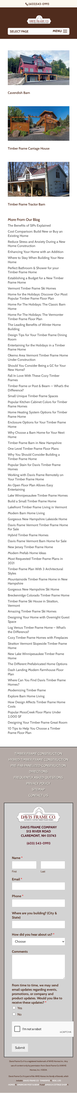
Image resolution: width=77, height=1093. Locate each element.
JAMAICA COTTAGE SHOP (56, 1084)
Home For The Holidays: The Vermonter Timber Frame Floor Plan (35, 317)
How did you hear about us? (33, 934)
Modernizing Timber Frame (27, 690)
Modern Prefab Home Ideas (27, 553)
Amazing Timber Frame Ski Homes (32, 611)
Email (17, 879)
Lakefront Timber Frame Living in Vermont (37, 507)
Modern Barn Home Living (26, 513)
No (19, 1014)
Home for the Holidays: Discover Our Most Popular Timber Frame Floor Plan (37, 296)
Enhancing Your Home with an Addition (35, 252)
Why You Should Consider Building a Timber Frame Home (34, 457)
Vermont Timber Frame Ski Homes (32, 288)
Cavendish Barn (19, 93)
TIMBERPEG (45, 1080)
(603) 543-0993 (39, 843)
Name (17, 858)
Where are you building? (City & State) (34, 915)
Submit (20, 1048)
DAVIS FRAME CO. (31, 1080)
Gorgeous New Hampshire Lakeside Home (37, 519)
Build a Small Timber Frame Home (32, 501)
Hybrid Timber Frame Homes (28, 535)
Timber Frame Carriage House (28, 148)
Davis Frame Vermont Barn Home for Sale (37, 541)
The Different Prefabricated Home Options (37, 664)
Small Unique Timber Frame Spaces (33, 396)
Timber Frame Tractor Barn (26, 204)
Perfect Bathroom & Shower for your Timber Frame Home (33, 270)
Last (43, 871)
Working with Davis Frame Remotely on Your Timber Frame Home (35, 477)
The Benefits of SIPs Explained (29, 225)
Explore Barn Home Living (26, 696)
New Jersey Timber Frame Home (30, 547)
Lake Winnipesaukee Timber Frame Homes (38, 495)
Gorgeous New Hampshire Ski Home (33, 589)
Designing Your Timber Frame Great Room (37, 722)
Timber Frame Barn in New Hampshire (35, 443)
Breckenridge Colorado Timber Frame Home (38, 595)
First (14, 871)
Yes (19, 1008)
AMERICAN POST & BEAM (28, 1084)
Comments (20, 951)
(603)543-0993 (39, 4)
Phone (17, 896)
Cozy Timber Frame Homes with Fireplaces (38, 638)
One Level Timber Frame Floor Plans (33, 449)
